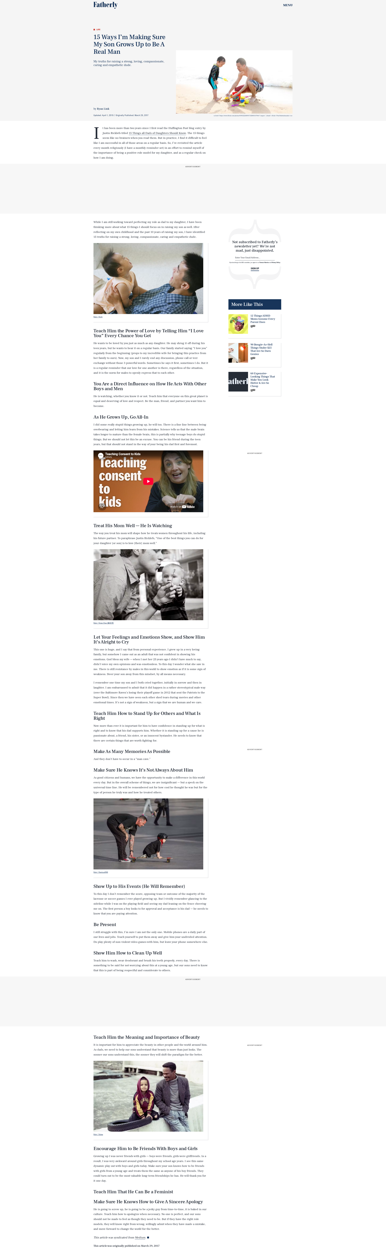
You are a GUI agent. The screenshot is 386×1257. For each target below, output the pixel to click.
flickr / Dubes (98, 1134)
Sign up (255, 268)
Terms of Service (264, 262)
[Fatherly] (105, 5)
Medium (140, 1237)
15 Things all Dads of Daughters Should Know (157, 133)
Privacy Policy (276, 262)
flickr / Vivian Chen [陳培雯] (103, 623)
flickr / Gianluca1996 (100, 872)
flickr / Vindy (98, 317)
